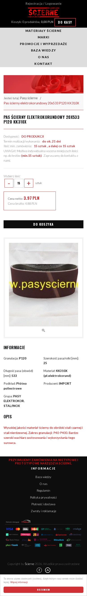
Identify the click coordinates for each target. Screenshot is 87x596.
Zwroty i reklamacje (43, 511)
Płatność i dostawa (43, 504)
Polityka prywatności (43, 497)
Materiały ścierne (43, 31)
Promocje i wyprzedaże (43, 44)
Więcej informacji (18, 582)
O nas (43, 57)
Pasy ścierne (29, 98)
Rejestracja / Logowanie (43, 3)
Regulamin (43, 490)
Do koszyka (43, 224)
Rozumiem (43, 589)
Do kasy (65, 22)
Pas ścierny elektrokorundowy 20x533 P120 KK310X (41, 103)
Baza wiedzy (43, 50)
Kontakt (43, 64)
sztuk (25, 183)
